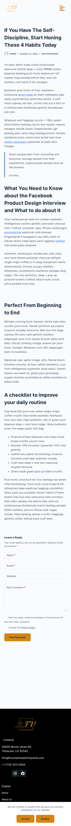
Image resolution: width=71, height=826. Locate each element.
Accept (25, 818)
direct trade (25, 94)
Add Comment (16, 587)
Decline (45, 818)
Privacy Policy (28, 627)
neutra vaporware (15, 141)
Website (11, 576)
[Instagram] (15, 773)
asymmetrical (12, 232)
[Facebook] (22, 773)
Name (11, 555)
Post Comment (17, 637)
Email (11, 565)
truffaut (60, 241)
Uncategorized (49, 54)
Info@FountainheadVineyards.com (23, 758)
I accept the (21, 627)
